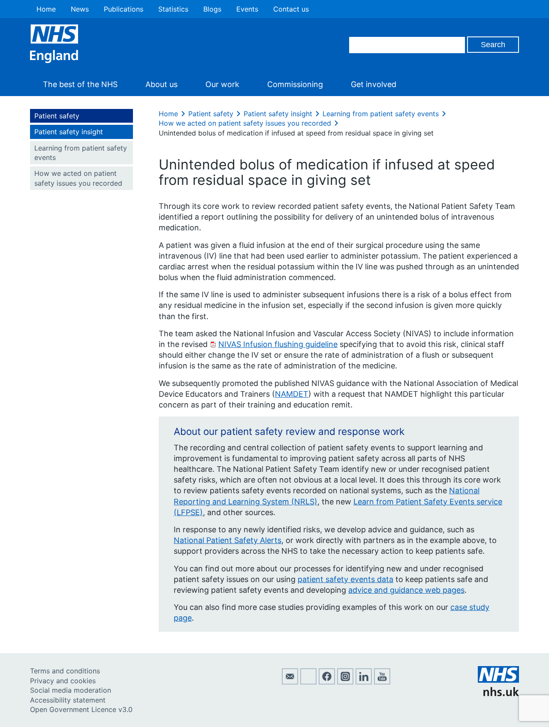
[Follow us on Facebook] (327, 682)
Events (247, 9)
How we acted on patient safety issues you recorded (78, 178)
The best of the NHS (80, 84)
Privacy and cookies (63, 680)
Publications (123, 9)
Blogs (212, 9)
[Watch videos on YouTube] (382, 682)
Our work (222, 84)
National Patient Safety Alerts (227, 540)
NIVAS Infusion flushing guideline (278, 344)
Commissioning (295, 84)
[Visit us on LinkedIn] (364, 682)
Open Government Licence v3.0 (81, 709)
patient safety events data (345, 579)
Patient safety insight (68, 131)
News (80, 9)
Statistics (173, 9)
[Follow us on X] (308, 682)
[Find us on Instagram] (345, 682)
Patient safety (56, 116)
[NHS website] (498, 693)
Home (46, 9)
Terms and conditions (65, 671)
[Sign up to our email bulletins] (290, 682)
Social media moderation (70, 690)
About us (161, 84)
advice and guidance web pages (406, 589)
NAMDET (291, 393)
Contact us (291, 9)
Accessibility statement (68, 700)
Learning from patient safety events (80, 153)
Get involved (373, 84)
